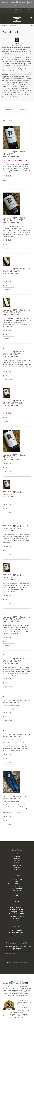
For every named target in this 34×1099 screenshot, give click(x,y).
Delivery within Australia (17, 907)
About (17, 901)
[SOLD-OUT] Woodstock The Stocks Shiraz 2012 (16, 311)
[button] (17, 109)
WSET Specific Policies (19, 1017)
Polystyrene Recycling (17, 916)
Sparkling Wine (17, 865)
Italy (17, 895)
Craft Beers (17, 854)
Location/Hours (17, 905)
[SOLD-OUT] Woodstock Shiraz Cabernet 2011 (14, 402)
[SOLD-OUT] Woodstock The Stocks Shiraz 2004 (16, 660)
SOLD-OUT (8, 184)
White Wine (17, 867)
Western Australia (17, 888)
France (17, 893)
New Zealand (17, 890)
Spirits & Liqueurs (17, 856)
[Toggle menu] (2, 18)
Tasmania (17, 886)
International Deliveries (17, 909)
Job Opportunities (17, 918)
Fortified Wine (17, 858)
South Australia (17, 879)
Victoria (17, 882)
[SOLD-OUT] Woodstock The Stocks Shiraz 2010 (16, 353)
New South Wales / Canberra (17, 884)
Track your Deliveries (17, 912)
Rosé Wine (17, 863)
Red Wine (17, 860)
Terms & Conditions (21, 1014)
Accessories (17, 869)
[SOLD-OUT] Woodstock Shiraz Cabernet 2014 (14, 219)
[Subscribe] (30, 953)
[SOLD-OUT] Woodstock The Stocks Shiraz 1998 (16, 797)
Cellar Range (17, 850)
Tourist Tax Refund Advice (17, 914)
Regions (17, 876)
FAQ (17, 920)
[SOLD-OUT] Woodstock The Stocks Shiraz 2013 (16, 270)
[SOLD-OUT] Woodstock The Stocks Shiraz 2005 (16, 618)
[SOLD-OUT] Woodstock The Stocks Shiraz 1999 (16, 735)
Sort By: (5, 120)
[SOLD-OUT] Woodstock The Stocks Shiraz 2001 (16, 701)
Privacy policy (11, 1014)
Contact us (17, 927)
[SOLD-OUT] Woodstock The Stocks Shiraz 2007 (16, 527)
